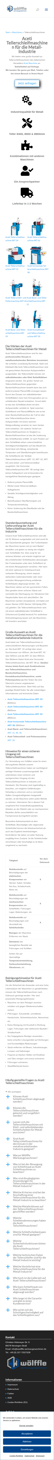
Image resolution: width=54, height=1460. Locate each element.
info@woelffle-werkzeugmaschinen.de (29, 1349)
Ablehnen (27, 1441)
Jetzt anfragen (27, 83)
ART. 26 (11, 740)
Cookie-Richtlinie (16, 1456)
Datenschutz (29, 1456)
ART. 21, (11, 733)
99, (17, 733)
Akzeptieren (27, 1433)
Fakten (10, 1393)
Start (7, 32)
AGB (9, 1398)
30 (20, 733)
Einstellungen (27, 1449)
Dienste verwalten (26, 1426)
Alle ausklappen (13, 1092)
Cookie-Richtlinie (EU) (17, 1402)
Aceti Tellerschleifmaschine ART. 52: (25, 714)
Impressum (40, 1456)
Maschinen (17, 32)
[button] (27, 1099)
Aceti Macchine (30, 63)
